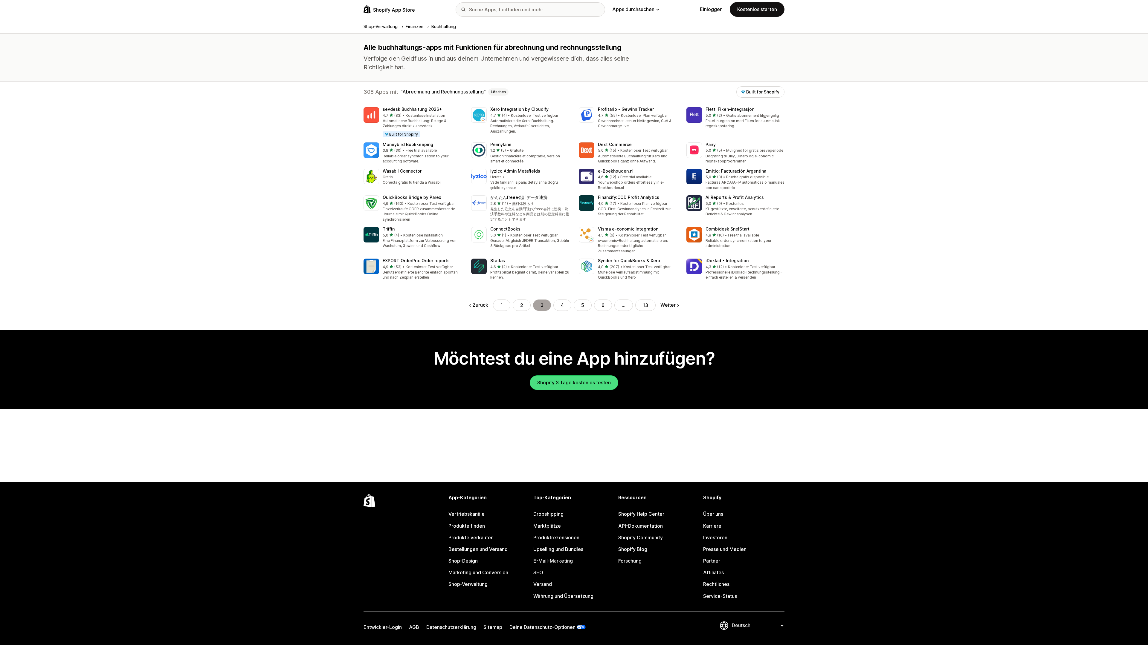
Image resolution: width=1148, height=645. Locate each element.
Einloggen (711, 9)
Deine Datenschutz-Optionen (542, 627)
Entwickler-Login (383, 627)
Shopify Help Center (641, 514)
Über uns (713, 514)
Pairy (711, 144)
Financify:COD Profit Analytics (628, 197)
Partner (711, 561)
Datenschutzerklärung (451, 627)
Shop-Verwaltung (468, 584)
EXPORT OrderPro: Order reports (416, 260)
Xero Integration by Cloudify (519, 109)
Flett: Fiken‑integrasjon (730, 109)
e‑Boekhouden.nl (615, 170)
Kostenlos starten (757, 9)
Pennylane (501, 144)
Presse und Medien (724, 549)
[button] (413, 122)
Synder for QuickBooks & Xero (629, 260)
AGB (414, 627)
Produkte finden (466, 526)
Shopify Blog (632, 549)
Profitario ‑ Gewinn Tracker (626, 109)
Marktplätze (547, 526)
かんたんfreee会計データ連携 (518, 197)
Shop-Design (463, 561)
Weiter (668, 305)
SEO (538, 572)
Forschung (630, 561)
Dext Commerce (615, 144)
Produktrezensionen (556, 537)
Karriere (712, 526)
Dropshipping (548, 514)
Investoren (715, 537)
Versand (542, 584)
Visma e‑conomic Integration (628, 228)
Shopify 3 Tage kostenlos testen (574, 383)
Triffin (389, 228)
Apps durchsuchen (633, 9)
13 (645, 305)
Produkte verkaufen (471, 537)
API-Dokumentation (640, 526)
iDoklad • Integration (727, 260)
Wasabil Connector (402, 170)
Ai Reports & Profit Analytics (735, 197)
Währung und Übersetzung (563, 596)
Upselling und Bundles (558, 549)
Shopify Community (640, 537)
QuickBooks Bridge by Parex (412, 197)
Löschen (498, 92)
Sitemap (492, 627)
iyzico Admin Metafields (515, 170)
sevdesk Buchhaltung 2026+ (412, 109)
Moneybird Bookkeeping (408, 144)
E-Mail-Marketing (553, 561)
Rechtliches (716, 584)
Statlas (497, 260)
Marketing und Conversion (478, 572)
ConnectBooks (505, 228)
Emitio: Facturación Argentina (736, 170)
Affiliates (713, 572)
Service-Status (720, 596)
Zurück (480, 305)
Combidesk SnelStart (727, 228)
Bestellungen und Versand (478, 549)
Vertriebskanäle (466, 514)
